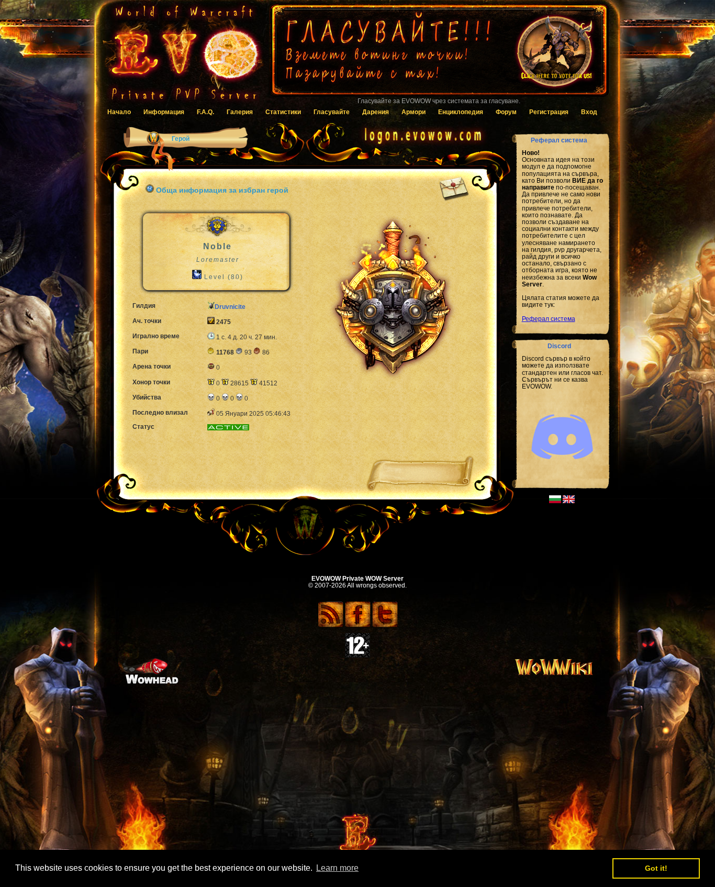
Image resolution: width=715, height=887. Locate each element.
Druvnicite (230, 307)
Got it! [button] (656, 868)
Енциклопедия (460, 112)
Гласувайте (332, 112)
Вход (589, 112)
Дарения (375, 112)
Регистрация (548, 112)
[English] (569, 501)
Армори (413, 112)
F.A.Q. (205, 112)
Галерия (240, 112)
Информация (163, 112)
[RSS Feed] (330, 625)
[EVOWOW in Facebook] (358, 625)
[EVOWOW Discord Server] (562, 468)
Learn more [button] (337, 867)
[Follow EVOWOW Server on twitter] (385, 625)
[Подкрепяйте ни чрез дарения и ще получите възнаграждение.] (439, 55)
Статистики (283, 112)
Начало (119, 112)
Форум (506, 112)
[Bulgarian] (555, 501)
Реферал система (548, 319)
